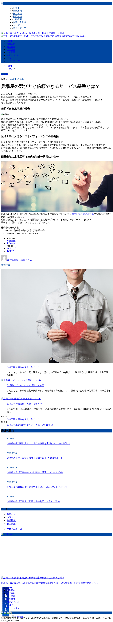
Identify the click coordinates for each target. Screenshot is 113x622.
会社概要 (17, 19)
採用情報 (17, 16)
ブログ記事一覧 (14, 529)
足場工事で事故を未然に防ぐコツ (23, 367)
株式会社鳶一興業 (16, 260)
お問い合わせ (19, 22)
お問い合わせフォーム (83, 214)
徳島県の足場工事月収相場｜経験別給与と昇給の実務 (33, 501)
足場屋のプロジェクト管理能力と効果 (25, 385)
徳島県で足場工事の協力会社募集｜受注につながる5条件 (35, 472)
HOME (16, 8)
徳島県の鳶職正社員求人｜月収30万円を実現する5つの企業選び (38, 443)
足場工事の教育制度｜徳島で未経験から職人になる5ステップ (37, 487)
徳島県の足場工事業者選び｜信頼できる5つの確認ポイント (36, 458)
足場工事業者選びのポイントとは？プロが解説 (30, 425)
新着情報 (11, 520)
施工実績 (17, 13)
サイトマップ (19, 28)
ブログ (16, 25)
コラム (28, 260)
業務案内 (17, 11)
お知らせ (11, 514)
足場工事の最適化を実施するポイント (25, 404)
